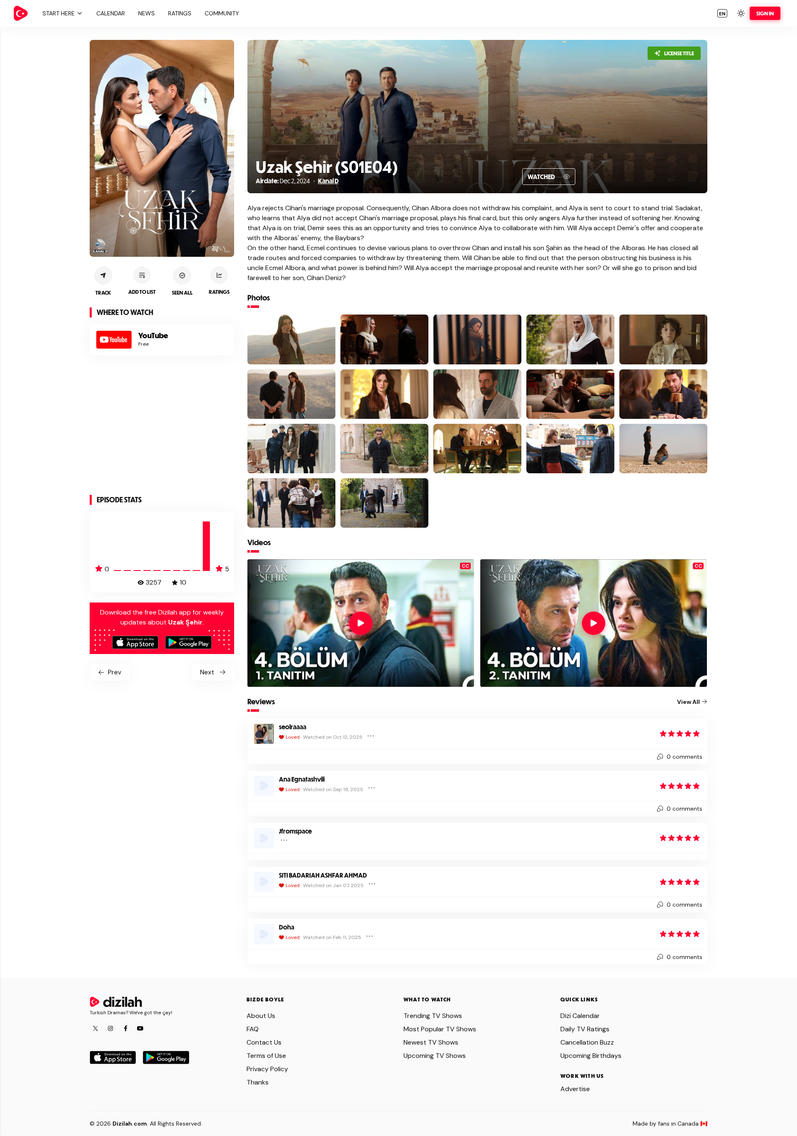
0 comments (684, 756)
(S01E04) (365, 166)
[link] (20, 13)
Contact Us (264, 1042)
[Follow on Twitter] (95, 1028)
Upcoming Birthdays (590, 1055)
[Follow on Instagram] (110, 1028)
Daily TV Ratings (584, 1029)
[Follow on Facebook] (125, 1028)
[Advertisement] (162, 427)
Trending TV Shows (432, 1015)
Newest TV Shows (430, 1042)
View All (688, 702)
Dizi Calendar (580, 1015)
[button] (61, 13)
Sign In (765, 13)
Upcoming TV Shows (434, 1055)
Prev (114, 672)
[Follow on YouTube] (140, 1028)
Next (207, 672)
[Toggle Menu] (371, 736)
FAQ (253, 1029)
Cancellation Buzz (587, 1042)
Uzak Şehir (294, 166)
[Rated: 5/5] (680, 734)
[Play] (360, 623)
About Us (261, 1015)
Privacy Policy (267, 1069)
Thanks (258, 1082)
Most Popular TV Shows (439, 1029)
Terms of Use (266, 1055)
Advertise (575, 1088)
